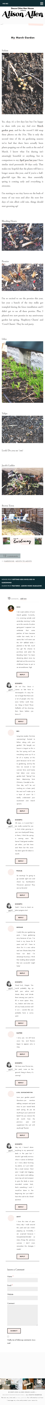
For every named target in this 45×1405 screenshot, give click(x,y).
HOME (6, 4)
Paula (19, 871)
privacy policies (21, 1397)
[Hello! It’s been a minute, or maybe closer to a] (17, 1384)
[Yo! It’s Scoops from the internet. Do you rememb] (5, 1384)
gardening (9, 561)
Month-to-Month (24, 561)
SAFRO (20, 1033)
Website (10, 1294)
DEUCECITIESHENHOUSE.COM (13, 1395)
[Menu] (41, 3)
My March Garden (23, 37)
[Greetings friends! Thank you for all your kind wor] (39, 1384)
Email (10, 1285)
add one (23, 598)
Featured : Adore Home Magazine (27, 586)
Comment (10, 1303)
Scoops (18, 683)
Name (10, 1276)
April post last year (28, 160)
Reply (22, 675)
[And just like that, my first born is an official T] (28, 1384)
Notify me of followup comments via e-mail (21, 1341)
